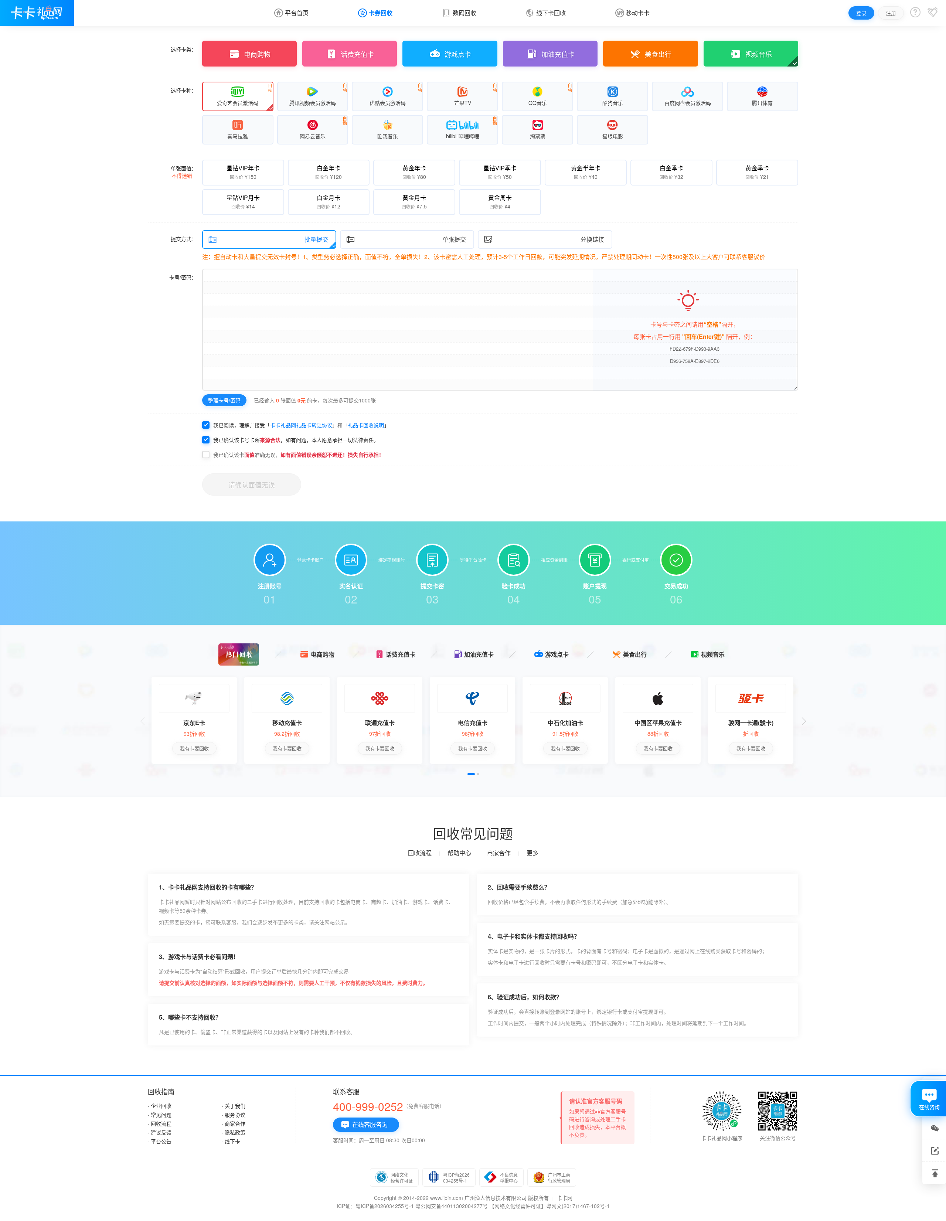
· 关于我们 (233, 1105)
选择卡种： (184, 90)
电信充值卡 (472, 722)
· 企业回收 (159, 1105)
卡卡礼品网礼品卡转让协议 (301, 425)
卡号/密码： (183, 277)
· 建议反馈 (159, 1132)
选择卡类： (184, 49)
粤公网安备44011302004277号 (451, 1206)
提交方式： (184, 238)
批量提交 (268, 239)
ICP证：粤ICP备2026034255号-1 (375, 1206)
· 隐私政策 (233, 1132)
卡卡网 (564, 1197)
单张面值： (184, 171)
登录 (861, 13)
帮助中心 (459, 852)
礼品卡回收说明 (366, 425)
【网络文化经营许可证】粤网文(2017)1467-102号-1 (549, 1206)
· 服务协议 (233, 1114)
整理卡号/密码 (224, 400)
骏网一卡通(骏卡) (750, 722)
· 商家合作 (233, 1123)
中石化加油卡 (565, 722)
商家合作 (499, 852)
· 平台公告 (159, 1141)
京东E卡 (194, 722)
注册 (891, 13)
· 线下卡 (231, 1141)
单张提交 (406, 239)
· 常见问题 (159, 1114)
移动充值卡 (287, 722)
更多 (532, 852)
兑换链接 (544, 239)
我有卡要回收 (194, 748)
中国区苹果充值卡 (658, 722)
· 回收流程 (159, 1123)
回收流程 (420, 852)
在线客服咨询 (364, 1124)
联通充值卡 (380, 722)
